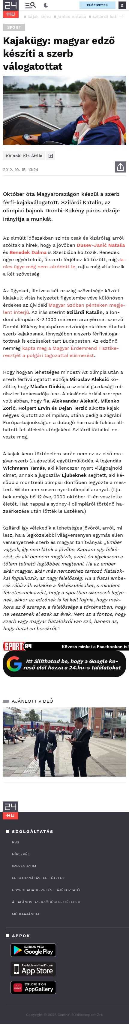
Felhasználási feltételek (38, 878)
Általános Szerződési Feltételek (46, 902)
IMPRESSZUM (24, 866)
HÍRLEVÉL (21, 854)
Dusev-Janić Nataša (101, 245)
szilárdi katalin (108, 16)
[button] (121, 16)
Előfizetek (97, 5)
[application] (64, 742)
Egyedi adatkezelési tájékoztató (46, 890)
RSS (15, 842)
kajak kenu (39, 16)
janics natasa (72, 16)
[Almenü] (30, 5)
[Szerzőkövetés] (50, 155)
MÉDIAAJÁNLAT (26, 914)
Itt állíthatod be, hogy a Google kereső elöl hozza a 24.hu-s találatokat (72, 664)
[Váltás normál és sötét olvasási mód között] (46, 5)
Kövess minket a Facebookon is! (95, 646)
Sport (14, 27)
